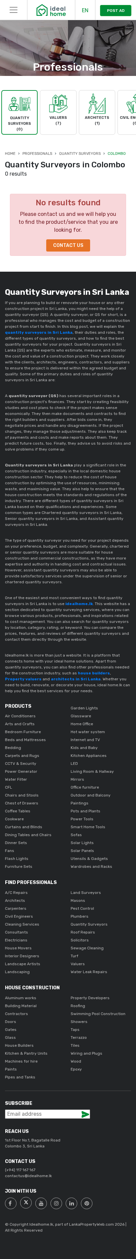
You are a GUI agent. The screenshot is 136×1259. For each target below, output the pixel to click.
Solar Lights (82, 842)
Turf (74, 956)
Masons (78, 900)
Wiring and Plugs (86, 1053)
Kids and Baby (84, 747)
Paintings (79, 803)
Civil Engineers (19, 916)
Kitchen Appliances (89, 755)
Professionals (37, 154)
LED (74, 763)
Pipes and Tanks (20, 1077)
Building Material (21, 1006)
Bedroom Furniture (23, 732)
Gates (11, 1029)
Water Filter (16, 779)
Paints (11, 1069)
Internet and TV (85, 739)
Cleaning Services (22, 924)
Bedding (13, 747)
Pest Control (82, 908)
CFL (8, 787)
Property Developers (90, 998)
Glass (10, 1037)
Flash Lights (16, 858)
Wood (76, 1061)
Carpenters (15, 908)
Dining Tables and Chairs (28, 835)
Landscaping (17, 972)
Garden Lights (84, 708)
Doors (10, 1021)
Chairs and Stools (22, 795)
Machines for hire (21, 1061)
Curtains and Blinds (23, 827)
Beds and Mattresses (25, 739)
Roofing (78, 1006)
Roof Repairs (83, 932)
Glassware (81, 716)
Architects (15, 900)
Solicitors (80, 940)
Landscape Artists (22, 964)
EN (85, 10)
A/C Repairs (16, 892)
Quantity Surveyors (80, 154)
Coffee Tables (17, 811)
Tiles (75, 1045)
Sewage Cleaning (87, 948)
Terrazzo (79, 1037)
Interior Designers (22, 956)
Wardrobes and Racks (91, 866)
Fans (9, 850)
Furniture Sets (18, 866)
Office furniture (85, 787)
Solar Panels (82, 850)
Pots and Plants (85, 811)
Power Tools (82, 819)
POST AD (115, 10)
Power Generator (21, 771)
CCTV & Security (20, 763)
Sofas (76, 835)
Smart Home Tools (88, 827)
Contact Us (68, 245)
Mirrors (77, 779)
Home (10, 154)
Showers (79, 1021)
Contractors (16, 1013)
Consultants (16, 932)
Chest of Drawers (21, 803)
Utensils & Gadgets (89, 858)
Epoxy (76, 1069)
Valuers (78, 964)
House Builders (19, 1045)
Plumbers (79, 916)
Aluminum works (20, 998)
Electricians (16, 940)
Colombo (117, 154)
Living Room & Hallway (92, 771)
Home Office (82, 724)
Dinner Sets (16, 842)
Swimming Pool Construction (98, 1013)
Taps (75, 1029)
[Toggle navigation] (13, 10)
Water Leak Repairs (89, 972)
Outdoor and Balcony (91, 795)
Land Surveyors (86, 892)
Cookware (14, 819)
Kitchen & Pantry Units (26, 1053)
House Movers (18, 948)
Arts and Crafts (20, 724)
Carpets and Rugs (22, 755)
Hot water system (88, 732)
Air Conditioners (20, 716)
